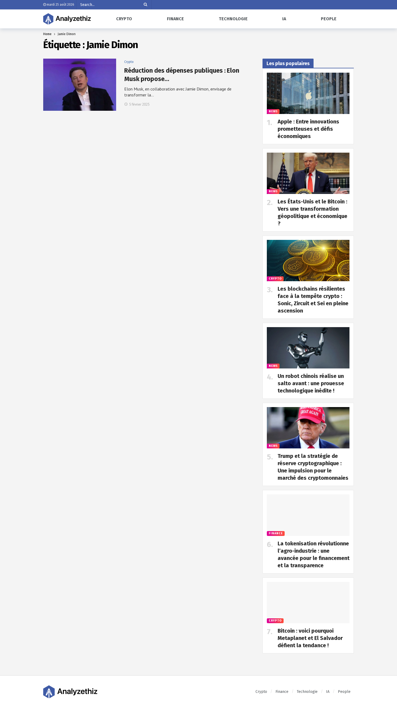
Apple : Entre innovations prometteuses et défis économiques (308, 128)
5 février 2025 (139, 104)
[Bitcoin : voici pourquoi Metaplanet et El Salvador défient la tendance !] (308, 602)
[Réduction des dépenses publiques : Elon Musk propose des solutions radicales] (79, 85)
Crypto (129, 62)
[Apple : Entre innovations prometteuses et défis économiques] (308, 93)
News (273, 111)
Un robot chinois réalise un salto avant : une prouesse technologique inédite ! (311, 383)
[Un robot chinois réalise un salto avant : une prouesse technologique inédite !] (308, 347)
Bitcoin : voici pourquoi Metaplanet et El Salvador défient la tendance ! (310, 638)
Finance (276, 533)
